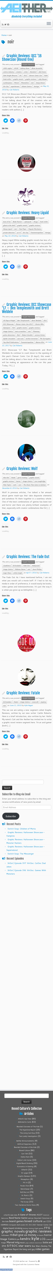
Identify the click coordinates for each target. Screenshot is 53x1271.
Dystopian (6, 328)
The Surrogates (45, 339)
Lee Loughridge (39, 481)
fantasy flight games (36, 1228)
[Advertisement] (26, 903)
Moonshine (25, 83)
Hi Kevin (40, 1235)
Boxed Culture (24, 1150)
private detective (9, 233)
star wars (20, 339)
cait (44, 1221)
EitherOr (24, 1170)
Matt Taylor (7, 485)
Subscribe (11, 816)
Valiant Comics (26, 86)
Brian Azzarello (37, 68)
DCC (25, 75)
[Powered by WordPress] (39, 1261)
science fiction (40, 335)
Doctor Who (39, 324)
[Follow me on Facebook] (8, 24)
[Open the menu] (49, 24)
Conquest (12, 1225)
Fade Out (26, 566)
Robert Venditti (27, 335)
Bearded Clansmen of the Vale (25, 1147)
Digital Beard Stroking (24, 1163)
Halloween (5, 1235)
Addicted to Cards (24, 1122)
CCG (48, 1221)
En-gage (24, 1173)
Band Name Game (18, 1217)
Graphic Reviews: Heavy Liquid (28, 213)
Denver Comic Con (35, 75)
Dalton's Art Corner (25, 1160)
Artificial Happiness (24, 1144)
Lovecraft (35, 702)
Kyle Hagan (28, 705)
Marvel (16, 83)
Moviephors (25, 1179)
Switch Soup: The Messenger (20, 853)
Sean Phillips (37, 569)
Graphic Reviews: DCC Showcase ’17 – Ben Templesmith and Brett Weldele (26, 308)
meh (14, 485)
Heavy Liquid (7, 229)
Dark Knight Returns (10, 75)
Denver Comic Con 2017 (24, 324)
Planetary (36, 331)
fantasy (25, 1228)
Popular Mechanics (34, 229)
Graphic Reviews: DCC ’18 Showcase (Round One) (22, 58)
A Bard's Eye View (24, 1119)
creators (18, 72)
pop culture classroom (34, 1243)
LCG (42, 1239)
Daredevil (33, 72)
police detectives (9, 335)
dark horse (42, 72)
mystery (43, 702)
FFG (47, 1228)
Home (4, 35)
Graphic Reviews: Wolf (22, 468)
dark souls (21, 1225)
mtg (17, 1242)
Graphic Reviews (28, 65)
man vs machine (20, 331)
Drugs (35, 222)
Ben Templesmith (23, 320)
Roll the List (24, 1192)
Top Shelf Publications (11, 342)
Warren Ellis (39, 342)
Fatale (13, 478)
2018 (16, 68)
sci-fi (18, 233)
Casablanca (6, 566)
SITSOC (12, 1246)
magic (3, 1242)
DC (20, 75)
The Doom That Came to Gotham (34, 485)
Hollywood (35, 566)
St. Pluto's (25, 1195)
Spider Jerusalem (9, 339)
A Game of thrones (27, 1214)
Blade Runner (17, 222)
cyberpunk (27, 222)
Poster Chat (24, 1186)
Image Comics (8, 331)
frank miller (7, 79)
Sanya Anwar (40, 83)
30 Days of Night (9, 320)
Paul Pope (22, 229)
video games (42, 1249)
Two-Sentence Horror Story (25, 1205)
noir (32, 83)
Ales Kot (6, 478)
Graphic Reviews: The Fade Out (28, 556)
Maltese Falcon (20, 569)
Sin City (5, 86)
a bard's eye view (10, 1215)
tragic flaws (7, 573)
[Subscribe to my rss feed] (3, 24)
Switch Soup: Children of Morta (21, 828)
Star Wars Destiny (39, 1246)
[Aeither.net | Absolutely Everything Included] (26, 8)
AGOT (40, 1214)
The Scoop (24, 1202)
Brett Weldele (36, 320)
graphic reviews (30, 79)
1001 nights (7, 68)
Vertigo (36, 86)
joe (18, 1239)
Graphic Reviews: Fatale (23, 693)
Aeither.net (24, 1261)
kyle (35, 1238)
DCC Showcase (8, 324)
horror (18, 481)
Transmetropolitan (36, 233)
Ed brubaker (17, 566)
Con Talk (24, 1154)
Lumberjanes (7, 83)
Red (18, 335)
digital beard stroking (12, 1228)
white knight (17, 573)
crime (26, 72)
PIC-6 (25, 1182)
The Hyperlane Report (27, 1130)
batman (31, 1218)
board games (16, 1221)
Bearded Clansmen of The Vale (28, 1126)
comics (4, 1224)
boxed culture (33, 1221)
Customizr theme (33, 1264)
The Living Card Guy (27, 1133)
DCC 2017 (32, 1225)
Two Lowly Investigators (28, 1136)
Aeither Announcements (25, 1141)
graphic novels (18, 79)
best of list (6, 222)
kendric (25, 1238)
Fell (13, 328)
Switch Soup (25, 1198)
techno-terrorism (32, 339)
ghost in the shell (9, 225)
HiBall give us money (23, 1235)
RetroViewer (25, 1189)
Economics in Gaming (25, 1166)
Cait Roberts (14, 89)
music (22, 1242)
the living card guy (27, 1249)
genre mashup (22, 478)
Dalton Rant (25, 1157)
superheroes (15, 86)
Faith (45, 75)
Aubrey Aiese (24, 68)
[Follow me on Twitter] (5, 24)
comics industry (8, 72)
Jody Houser (42, 79)
